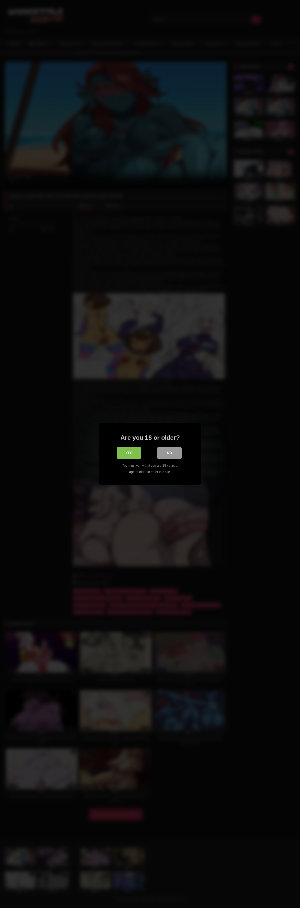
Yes (129, 453)
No (169, 453)
